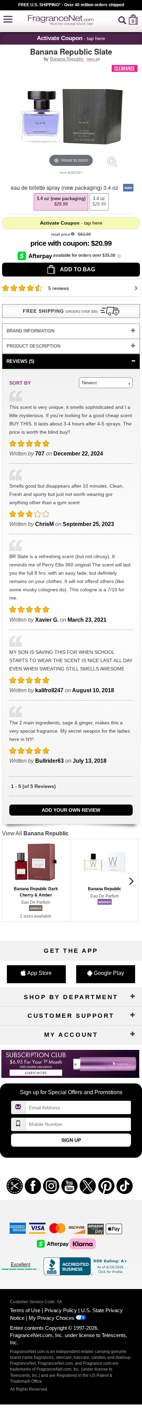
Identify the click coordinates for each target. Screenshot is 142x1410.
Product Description (33, 346)
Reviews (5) (20, 361)
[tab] (71, 331)
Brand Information (30, 330)
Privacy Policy (60, 1310)
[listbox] (71, 202)
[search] (122, 20)
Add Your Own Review (71, 810)
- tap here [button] (71, 38)
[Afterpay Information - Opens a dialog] (35, 255)
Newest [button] (89, 382)
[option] (61, 201)
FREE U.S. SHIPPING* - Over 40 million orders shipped (71, 4)
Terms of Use (25, 1310)
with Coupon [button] (58, 243)
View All (35, 833)
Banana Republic (67, 59)
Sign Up (71, 1140)
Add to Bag (77, 269)
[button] (7, 19)
